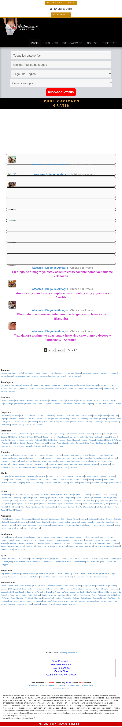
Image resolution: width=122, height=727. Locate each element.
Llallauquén (5, 461)
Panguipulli (20, 546)
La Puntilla (85, 458)
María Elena (40, 388)
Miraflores (98, 479)
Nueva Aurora (65, 422)
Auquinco (34, 455)
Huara (78, 373)
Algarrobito (6, 415)
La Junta (64, 558)
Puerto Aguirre (116, 558)
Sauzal (65, 483)
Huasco (28, 404)
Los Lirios (29, 461)
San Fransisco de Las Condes (20, 601)
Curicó (10, 479)
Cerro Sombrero (93, 574)
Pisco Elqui (99, 422)
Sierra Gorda (108, 388)
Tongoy (21, 425)
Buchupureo (38, 494)
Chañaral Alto (87, 415)
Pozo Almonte (54, 376)
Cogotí (3, 419)
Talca (71, 483)
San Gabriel (37, 601)
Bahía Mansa (69, 537)
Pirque (13, 598)
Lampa (72, 592)
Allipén (4, 519)
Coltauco (22, 458)
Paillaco (3, 546)
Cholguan (52, 498)
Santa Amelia (53, 467)
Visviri (77, 376)
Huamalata (111, 419)
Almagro (11, 519)
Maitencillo (33, 422)
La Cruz (98, 437)
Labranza (75, 522)
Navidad (54, 440)
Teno (77, 483)
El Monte (49, 589)
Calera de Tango (26, 586)
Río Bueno (79, 546)
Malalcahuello (21, 525)
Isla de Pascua (62, 437)
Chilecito (96, 415)
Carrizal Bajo (70, 400)
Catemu (90, 434)
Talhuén (14, 425)
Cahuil (51, 455)
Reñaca (52, 443)
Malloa (44, 461)
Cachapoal (86, 494)
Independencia (6, 592)
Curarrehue (23, 522)
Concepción (96, 498)
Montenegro (62, 595)
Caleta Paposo (45, 385)
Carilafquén (92, 519)
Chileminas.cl (34, 686)
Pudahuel (58, 598)
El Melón (22, 437)
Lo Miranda (15, 461)
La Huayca (104, 373)
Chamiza (25, 540)
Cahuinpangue (54, 519)
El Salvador (19, 404)
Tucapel (4, 510)
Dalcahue (88, 540)
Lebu (2, 504)
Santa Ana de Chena (24, 604)
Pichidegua (5, 464)
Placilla (21, 464)
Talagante (44, 604)
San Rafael (57, 483)
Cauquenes (41, 476)
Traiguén (11, 528)
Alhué (4, 586)
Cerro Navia (68, 586)
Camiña (37, 373)
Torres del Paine (100, 577)
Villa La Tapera (106, 562)
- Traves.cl (61, 686)
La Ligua (106, 437)
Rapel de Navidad (41, 443)
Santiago (36, 604)
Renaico (110, 525)
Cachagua (43, 434)
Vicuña (39, 425)
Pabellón (77, 404)
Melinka (106, 558)
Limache (113, 437)
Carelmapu (111, 537)
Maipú (30, 595)
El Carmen (39, 458)
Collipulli (5, 522)
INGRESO (91, 43)
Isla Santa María (89, 501)
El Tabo (38, 437)
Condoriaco (22, 419)
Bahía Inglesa (20, 400)
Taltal (116, 388)
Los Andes (29, 440)
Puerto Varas (52, 546)
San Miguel (91, 601)
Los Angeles (17, 504)
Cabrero (77, 494)
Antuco (22, 494)
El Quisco (30, 437)
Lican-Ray (91, 522)
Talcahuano (100, 507)
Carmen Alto (56, 385)
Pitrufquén (81, 525)
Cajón (63, 519)
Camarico (40, 415)
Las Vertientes (92, 592)
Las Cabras (104, 458)
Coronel (114, 498)
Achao (4, 537)
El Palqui (55, 419)
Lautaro (83, 522)
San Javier (47, 483)
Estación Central (85, 589)
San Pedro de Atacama (93, 388)
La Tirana (113, 373)
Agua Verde (6, 385)
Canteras (112, 494)
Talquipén (110, 507)
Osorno (116, 543)
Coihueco (87, 498)
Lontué (84, 479)
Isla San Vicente (75, 501)
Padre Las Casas (57, 525)
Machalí (37, 461)
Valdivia (117, 546)
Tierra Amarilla (108, 404)
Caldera (61, 400)
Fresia (107, 540)
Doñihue (30, 458)
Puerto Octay (41, 546)
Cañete (104, 494)
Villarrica (37, 528)
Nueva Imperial (44, 525)
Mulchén (43, 504)
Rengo (66, 464)
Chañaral (80, 400)
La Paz (67, 522)
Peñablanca (94, 461)
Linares (54, 479)
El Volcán (74, 589)
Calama (35, 385)
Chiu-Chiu (81, 385)
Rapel (107, 422)
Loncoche (100, 522)
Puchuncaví (6, 443)
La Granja (47, 592)
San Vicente (42, 467)
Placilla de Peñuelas (113, 440)
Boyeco (36, 519)
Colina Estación (102, 586)
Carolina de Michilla (70, 385)
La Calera (89, 437)
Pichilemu (14, 464)
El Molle (48, 419)
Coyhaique (55, 558)
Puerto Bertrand (19, 562)
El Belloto (13, 437)
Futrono (4, 543)
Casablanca (72, 434)
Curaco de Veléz (78, 540)
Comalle (70, 476)
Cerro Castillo (80, 574)
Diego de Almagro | (57, 164)
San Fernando (104, 464)
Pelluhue (4, 483)
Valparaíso (29, 446)
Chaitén (17, 540)
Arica (15, 373)
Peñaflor (117, 595)
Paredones (76, 461)
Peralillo (80, 422)
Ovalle (73, 422)
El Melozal (33, 479)
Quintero (30, 443)
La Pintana (56, 592)
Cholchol (109, 519)
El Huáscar (112, 385)
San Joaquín (47, 601)
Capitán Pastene (73, 519)
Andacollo (15, 415)
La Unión (21, 543)
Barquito (30, 400)
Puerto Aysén (7, 562)
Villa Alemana (40, 446)
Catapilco (82, 434)
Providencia (29, 598)
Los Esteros (56, 543)
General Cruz (39, 501)
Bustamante (68, 494)
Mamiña (4, 376)
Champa (78, 586)
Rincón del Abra (84, 464)
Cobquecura (69, 498)
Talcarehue (73, 467)
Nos (69, 595)
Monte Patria (53, 422)
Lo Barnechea (112, 592)
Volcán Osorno (20, 549)
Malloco (37, 595)
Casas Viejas (68, 574)
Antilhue (33, 537)
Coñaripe (41, 540)
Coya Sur (102, 385)
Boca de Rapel (25, 434)
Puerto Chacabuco (33, 562)
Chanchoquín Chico (93, 400)
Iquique (95, 373)
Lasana (31, 388)
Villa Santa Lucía (7, 549)
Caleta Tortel (35, 558)
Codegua (100, 455)
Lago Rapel (94, 458)
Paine (94, 595)
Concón (114, 434)
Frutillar (113, 540)
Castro (10, 540)
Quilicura (29, 464)
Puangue (38, 598)
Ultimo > (60, 350)
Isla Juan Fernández (77, 437)
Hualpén (58, 501)
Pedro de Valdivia (61, 388)
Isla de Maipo (18, 592)
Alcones (17, 455)
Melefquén (101, 543)
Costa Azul (5, 437)
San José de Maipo (61, 601)
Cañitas (86, 537)
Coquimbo (31, 419)
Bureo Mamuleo (56, 494)
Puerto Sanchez (79, 562)
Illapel (119, 419)
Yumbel (11, 510)
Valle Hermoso (19, 446)
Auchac (46, 537)
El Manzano (48, 458)
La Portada (23, 388)
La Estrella (76, 458)
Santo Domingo (6, 446)
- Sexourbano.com (72, 686)
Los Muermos (77, 543)
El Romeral (65, 589)
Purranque (63, 546)
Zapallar (60, 446)
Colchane (45, 373)
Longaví (77, 479)
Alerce (20, 537)
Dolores (59, 373)
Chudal (60, 498)
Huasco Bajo (37, 404)
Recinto (16, 507)
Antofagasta (16, 385)
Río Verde (68, 577)
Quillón (106, 504)
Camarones (29, 373)
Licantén (47, 479)
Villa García (27, 528)
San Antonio (80, 443)
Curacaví (4, 589)
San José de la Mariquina (103, 546)
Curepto (4, 479)
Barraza (23, 415)
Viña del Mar (50, 446)
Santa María (112, 443)
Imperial (60, 522)
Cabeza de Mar (42, 574)
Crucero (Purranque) (62, 540)
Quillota (15, 443)
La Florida (38, 592)
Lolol (22, 461)
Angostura (25, 455)
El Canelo (40, 589)
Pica (28, 376)
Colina (92, 586)
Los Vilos (24, 422)
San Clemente (37, 483)
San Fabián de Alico (49, 507)
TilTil (51, 604)
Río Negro (89, 546)
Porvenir (23, 577)
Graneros (66, 458)
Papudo (76, 440)
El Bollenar (22, 589)
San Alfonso (112, 598)
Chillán (34, 498)
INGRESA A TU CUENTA (61, 3)
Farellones (96, 589)
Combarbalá (11, 419)
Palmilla (67, 461)
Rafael (3, 507)
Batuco (10, 586)
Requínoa (73, 464)
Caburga (44, 519)
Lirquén (9, 504)
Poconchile (44, 376)
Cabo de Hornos (56, 574)
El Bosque (31, 589)
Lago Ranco (30, 543)
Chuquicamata (92, 385)
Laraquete (104, 501)
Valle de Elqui (30, 425)
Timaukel (89, 577)
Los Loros (57, 404)
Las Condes (81, 592)
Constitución (79, 476)
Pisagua (35, 376)
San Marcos (5, 425)
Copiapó (113, 400)
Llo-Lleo (12, 440)
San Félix (98, 404)
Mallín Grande (97, 558)
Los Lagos (66, 543)
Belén (21, 373)
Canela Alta (50, 415)
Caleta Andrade (23, 558)
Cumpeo (103, 476)
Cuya (53, 373)
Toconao (4, 391)
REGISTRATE (61, 14)
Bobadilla (5, 476)
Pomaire (20, 598)
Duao (26, 479)
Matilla (10, 376)
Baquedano (27, 385)
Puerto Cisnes (47, 562)
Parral (112, 479)
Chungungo (113, 415)
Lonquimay (110, 522)
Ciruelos (86, 455)
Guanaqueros (94, 419)
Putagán (21, 483)
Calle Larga (53, 434)
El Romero (64, 419)
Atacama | (38, 164)
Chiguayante (26, 498)
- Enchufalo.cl (52, 686)
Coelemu (78, 498)
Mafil (85, 543)
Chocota (106, 434)
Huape (65, 501)
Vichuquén (95, 483)
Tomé (117, 507)
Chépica (66, 455)
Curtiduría (18, 479)
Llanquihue (40, 543)
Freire (38, 522)
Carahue (83, 519)
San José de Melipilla (77, 601)
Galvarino (45, 522)
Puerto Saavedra (99, 525)
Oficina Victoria (20, 376)
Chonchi (33, 540)
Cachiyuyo (53, 400)
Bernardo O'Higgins (28, 574)
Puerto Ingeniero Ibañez (62, 562)
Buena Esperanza (41, 400)
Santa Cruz (63, 467)
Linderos (102, 592)
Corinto (95, 476)
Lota (36, 504)
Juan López (13, 388)
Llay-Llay (4, 440)
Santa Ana (11, 604)
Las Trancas (114, 501)
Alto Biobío (6, 494)
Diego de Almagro (7, 404)
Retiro (28, 483)
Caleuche (58, 455)
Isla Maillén (12, 543)
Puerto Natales (33, 577)
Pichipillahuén (70, 525)
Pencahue (12, 483)
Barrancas (14, 434)
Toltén (4, 528)
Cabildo (35, 434)
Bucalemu (43, 455)
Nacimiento (52, 504)
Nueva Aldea (68, 504)
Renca (103, 598)
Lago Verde (86, 558)
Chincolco (98, 434)
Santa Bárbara (89, 507)
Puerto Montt (30, 546)
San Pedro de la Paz (75, 507)
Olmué (69, 440)
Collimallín (117, 519)
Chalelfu (101, 519)
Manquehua (42, 422)
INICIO (34, 43)
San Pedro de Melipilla (104, 601)
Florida (30, 501)
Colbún (57, 476)
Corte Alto (49, 540)
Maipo (24, 595)
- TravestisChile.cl (86, 686)
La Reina (65, 592)
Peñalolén (5, 598)
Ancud (26, 537)
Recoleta (96, 598)
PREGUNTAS (50, 43)
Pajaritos (11, 546)
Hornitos (4, 388)
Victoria (19, 528)
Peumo (110, 461)
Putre (63, 376)
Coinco (14, 458)
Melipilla (44, 595)
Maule (90, 479)
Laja (97, 501)
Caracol (102, 537)
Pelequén (85, 461)
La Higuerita (48, 404)
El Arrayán (13, 589)
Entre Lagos (98, 540)
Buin (16, 586)
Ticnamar (70, 376)
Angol (18, 519)
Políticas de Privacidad (61, 689)
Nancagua (52, 461)
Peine (71, 388)
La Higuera (6, 422)
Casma (3, 540)
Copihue (88, 476)
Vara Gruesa (85, 483)
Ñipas (60, 504)
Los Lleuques (29, 504)
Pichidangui (89, 422)
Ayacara (60, 537)
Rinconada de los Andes (65, 443)
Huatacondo (86, 373)
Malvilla (46, 440)
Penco (84, 504)
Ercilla (31, 522)
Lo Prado (11, 595)
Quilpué (22, 443)
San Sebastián (101, 443)
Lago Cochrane (74, 558)
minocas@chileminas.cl (68, 653)
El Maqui (40, 419)
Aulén (53, 537)
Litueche (114, 458)
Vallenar (118, 404)
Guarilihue (49, 501)
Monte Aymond (13, 577)
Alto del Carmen (8, 400)
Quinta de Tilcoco (40, 464)
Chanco (50, 476)
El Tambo (73, 419)
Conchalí (112, 586)
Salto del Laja (25, 507)
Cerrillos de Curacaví (54, 586)
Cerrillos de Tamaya (73, 415)
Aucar (40, 537)
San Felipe (90, 443)
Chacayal (16, 498)
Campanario (96, 494)
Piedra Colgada (87, 404)
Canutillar (94, 537)
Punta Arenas (58, 577)
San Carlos (36, 507)
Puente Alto (67, 598)
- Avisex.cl (43, 686)
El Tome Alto (82, 419)
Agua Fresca (6, 574)
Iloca (40, 479)
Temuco (117, 525)
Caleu (35, 586)
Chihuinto (105, 400)
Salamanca (115, 422)
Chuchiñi (104, 415)
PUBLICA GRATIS (72, 43)
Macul (18, 595)
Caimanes (31, 415)
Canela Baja (60, 415)
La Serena (15, 422)
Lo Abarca (20, 440)
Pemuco (78, 504)
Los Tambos (67, 404)
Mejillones (49, 388)
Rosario (95, 464)
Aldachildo (12, 537)
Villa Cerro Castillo (93, 562)
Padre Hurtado (85, 595)
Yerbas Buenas (115, 483)
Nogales (62, 440)
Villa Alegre (104, 483)
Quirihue (113, 504)
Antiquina (14, 494)
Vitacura (72, 604)
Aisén (4, 558)
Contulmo (106, 498)
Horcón (103, 419)
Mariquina (92, 543)
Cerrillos (42, 586)
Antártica (16, 574)
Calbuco (79, 537)
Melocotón (52, 595)
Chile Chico (45, 558)
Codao (92, 455)
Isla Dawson (104, 574)
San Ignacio (62, 507)
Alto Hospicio (6, 373)
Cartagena (62, 434)
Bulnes (46, 494)
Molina (105, 479)
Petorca (92, 440)
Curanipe (111, 476)
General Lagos (69, 373)
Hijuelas (45, 437)
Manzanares (32, 525)
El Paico (56, 589)
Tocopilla (12, 391)
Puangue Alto (48, 598)
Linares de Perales (65, 479)
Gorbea (53, 522)
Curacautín (14, 522)
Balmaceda (12, 558)
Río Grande (79, 388)
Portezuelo (98, 504)
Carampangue (6, 498)
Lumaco (12, 525)
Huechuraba (114, 589)
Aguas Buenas (7, 455)
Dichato (14, 501)
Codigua (85, 586)
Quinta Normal (86, 598)
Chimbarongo (76, 455)
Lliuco (48, 543)
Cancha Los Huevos (17, 476)
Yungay (18, 510)
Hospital (105, 589)
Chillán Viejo (43, 498)
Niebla (109, 543)
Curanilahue (5, 501)
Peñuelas (84, 440)
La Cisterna (29, 592)
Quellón (71, 546)
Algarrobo (5, 434)
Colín (63, 476)
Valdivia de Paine (61, 604)
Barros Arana (27, 519)
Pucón (88, 525)
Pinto (90, 504)
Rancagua (52, 464)
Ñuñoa (75, 595)
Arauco (29, 494)
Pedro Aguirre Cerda (105, 595)
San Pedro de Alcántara (27, 467)
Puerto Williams (45, 577)
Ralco (9, 507)
